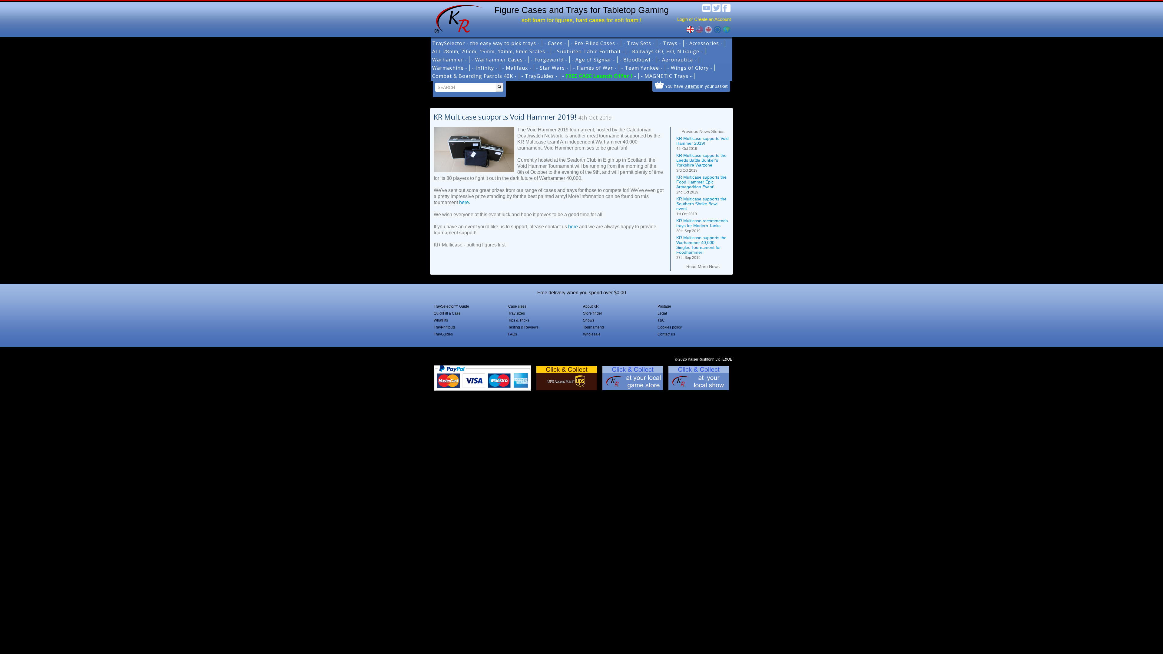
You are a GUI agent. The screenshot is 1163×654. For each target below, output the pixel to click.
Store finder (592, 313)
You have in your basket (696, 86)
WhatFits (441, 320)
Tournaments (594, 327)
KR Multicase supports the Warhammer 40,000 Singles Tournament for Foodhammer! (701, 247)
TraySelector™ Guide (451, 306)
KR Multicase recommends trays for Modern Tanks (702, 225)
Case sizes (517, 306)
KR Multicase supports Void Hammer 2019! (702, 143)
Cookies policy (670, 327)
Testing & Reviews (523, 327)
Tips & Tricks (518, 320)
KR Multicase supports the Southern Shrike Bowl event (701, 206)
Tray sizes (516, 313)
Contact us (666, 334)
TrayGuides (443, 334)
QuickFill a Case (447, 313)
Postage (664, 306)
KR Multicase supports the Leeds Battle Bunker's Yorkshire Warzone (701, 163)
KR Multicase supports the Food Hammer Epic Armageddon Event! (701, 184)
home (456, 18)
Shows (588, 320)
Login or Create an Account (704, 19)
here (573, 226)
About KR (591, 306)
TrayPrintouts (445, 327)
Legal (662, 313)
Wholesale (592, 334)
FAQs (512, 334)
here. (464, 202)
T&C (661, 320)
